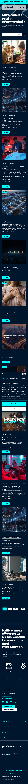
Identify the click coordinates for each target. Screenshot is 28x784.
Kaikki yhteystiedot (8, 706)
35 (22, 609)
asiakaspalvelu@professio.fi (8, 698)
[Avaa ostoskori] (20, 7)
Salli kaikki (14, 403)
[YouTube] (11, 702)
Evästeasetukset (14, 773)
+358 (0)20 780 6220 (6, 696)
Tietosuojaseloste (10, 770)
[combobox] (12, 34)
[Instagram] (15, 702)
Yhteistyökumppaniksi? (9, 709)
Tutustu (3, 2)
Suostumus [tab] (5, 378)
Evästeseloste (19, 770)
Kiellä (14, 408)
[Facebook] (3, 702)
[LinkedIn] (7, 702)
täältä (10, 754)
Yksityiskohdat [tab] (14, 378)
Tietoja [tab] (23, 378)
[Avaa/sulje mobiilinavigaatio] (23, 7)
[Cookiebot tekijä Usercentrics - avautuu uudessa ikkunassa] (20, 374)
